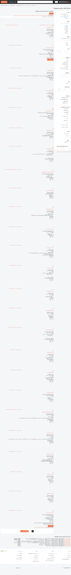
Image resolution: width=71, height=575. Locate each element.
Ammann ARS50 (50, 372)
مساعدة (69, 555)
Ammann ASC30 (50, 474)
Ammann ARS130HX (49, 90)
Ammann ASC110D (49, 310)
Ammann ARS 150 (49, 512)
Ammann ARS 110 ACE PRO (47, 412)
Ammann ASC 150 (49, 47)
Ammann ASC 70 (50, 247)
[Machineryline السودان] (64, 2)
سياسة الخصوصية (43, 527)
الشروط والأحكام (51, 553)
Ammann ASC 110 (49, 27)
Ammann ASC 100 (67, 544)
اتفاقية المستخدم (37, 527)
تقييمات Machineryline (50, 558)
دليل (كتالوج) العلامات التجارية (49, 560)
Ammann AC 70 (50, 70)
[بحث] (51, 2)
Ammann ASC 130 (49, 493)
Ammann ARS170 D (49, 110)
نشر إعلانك (50, 59)
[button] (52, 37)
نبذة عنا (69, 553)
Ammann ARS (68, 539)
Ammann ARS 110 (67, 541)
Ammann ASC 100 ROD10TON (47, 172)
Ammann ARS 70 (50, 352)
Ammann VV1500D (49, 190)
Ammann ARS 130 (49, 291)
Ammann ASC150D (49, 329)
